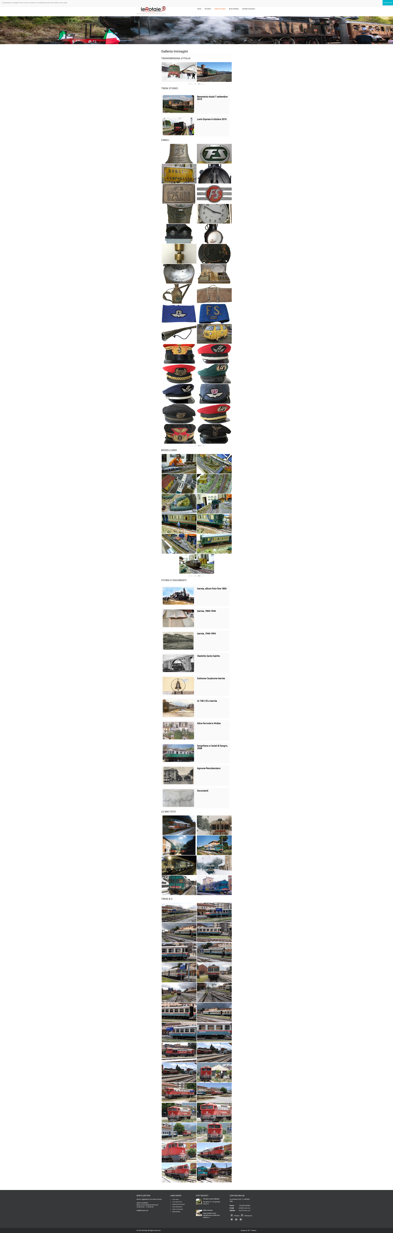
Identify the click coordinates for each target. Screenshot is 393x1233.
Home (199, 9)
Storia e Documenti (177, 1209)
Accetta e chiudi (387, 2)
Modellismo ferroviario (178, 1204)
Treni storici (175, 1199)
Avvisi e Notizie (234, 9)
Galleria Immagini (220, 9)
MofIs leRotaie (176, 1211)
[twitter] (231, 1219)
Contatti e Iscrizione (248, 9)
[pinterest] (240, 1219)
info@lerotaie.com (244, 1208)
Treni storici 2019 (177, 1202)
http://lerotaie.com (244, 1210)
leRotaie (145, 1230)
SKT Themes (252, 1230)
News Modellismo (177, 1207)
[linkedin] (236, 1219)
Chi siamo (208, 9)
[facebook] (231, 1215)
